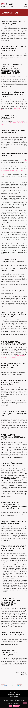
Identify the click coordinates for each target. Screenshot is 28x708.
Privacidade (16, 705)
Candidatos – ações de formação (10, 109)
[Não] (25, 703)
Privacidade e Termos (14, 694)
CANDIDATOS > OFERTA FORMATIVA (12, 170)
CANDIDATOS (23, 160)
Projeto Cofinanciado (14, 692)
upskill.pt (17, 108)
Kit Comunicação (14, 696)
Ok (10, 705)
